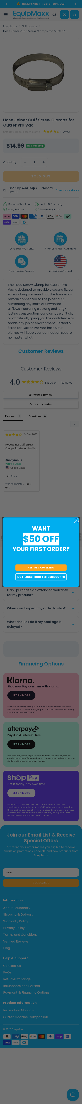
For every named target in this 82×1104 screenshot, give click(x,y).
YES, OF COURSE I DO (41, 567)
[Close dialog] (76, 520)
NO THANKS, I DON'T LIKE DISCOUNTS (41, 577)
